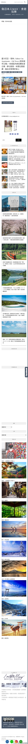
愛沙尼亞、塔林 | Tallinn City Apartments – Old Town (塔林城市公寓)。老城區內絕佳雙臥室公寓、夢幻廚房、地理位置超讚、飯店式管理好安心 (13, 64)
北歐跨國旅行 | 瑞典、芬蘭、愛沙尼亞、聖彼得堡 (11, 72)
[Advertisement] (14, 42)
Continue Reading (8, 102)
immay (3, 73)
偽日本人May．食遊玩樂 (14, 10)
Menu (4, 2)
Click (26, 372)
